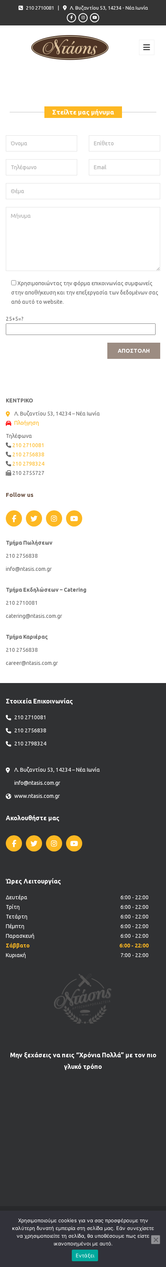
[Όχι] (155, 1239)
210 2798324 (28, 464)
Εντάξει (85, 1255)
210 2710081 (28, 445)
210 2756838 (28, 454)
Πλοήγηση (26, 423)
